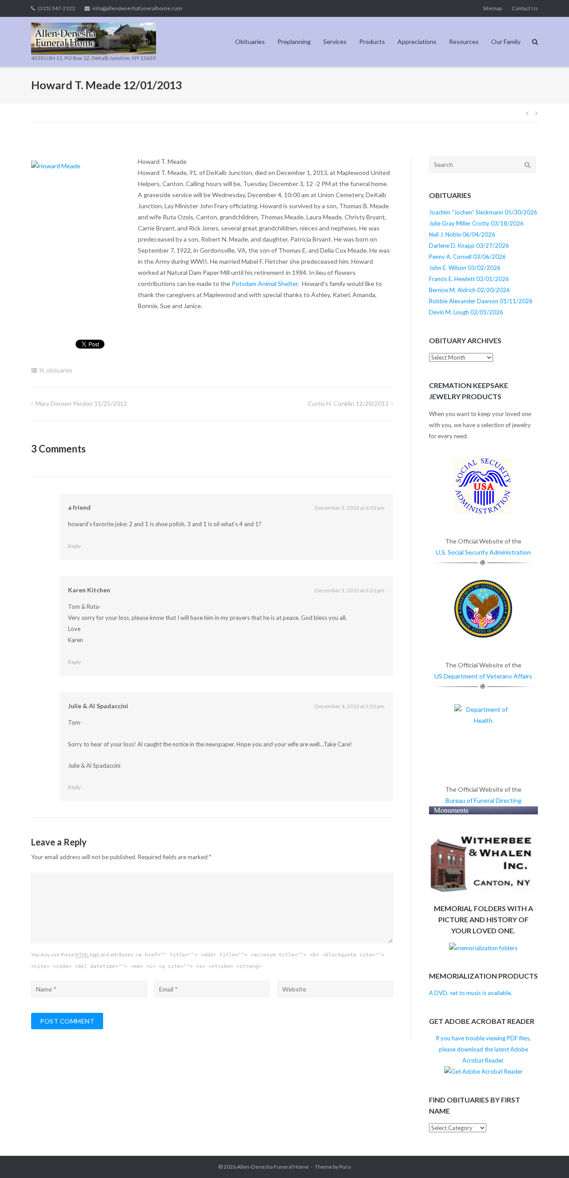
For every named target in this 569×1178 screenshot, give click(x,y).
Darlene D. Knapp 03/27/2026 (469, 245)
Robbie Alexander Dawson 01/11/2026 (481, 301)
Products (372, 41)
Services (335, 41)
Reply (74, 546)
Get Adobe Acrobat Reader (481, 1021)
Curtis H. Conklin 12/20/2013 (348, 403)
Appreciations (417, 41)
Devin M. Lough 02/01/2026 (466, 312)
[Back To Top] (547, 1156)
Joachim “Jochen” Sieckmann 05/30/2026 (483, 212)
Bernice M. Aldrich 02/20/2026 (469, 290)
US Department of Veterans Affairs (483, 676)
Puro (345, 1166)
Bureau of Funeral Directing (483, 800)
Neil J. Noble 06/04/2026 (462, 234)
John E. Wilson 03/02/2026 (465, 267)
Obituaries (250, 41)
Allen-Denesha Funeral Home (273, 1166)
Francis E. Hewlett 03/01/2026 (469, 278)
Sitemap (492, 8)
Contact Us (525, 8)
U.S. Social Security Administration (483, 552)
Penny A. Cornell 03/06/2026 (467, 256)
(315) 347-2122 (56, 8)
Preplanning (294, 41)
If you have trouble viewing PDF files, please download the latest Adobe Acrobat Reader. (483, 1049)
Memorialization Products (483, 976)
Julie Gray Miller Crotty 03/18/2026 (476, 223)
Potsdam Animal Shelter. (265, 283)
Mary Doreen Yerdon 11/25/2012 (81, 403)
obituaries (59, 370)
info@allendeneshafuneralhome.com (137, 8)
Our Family (506, 41)
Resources (464, 41)
